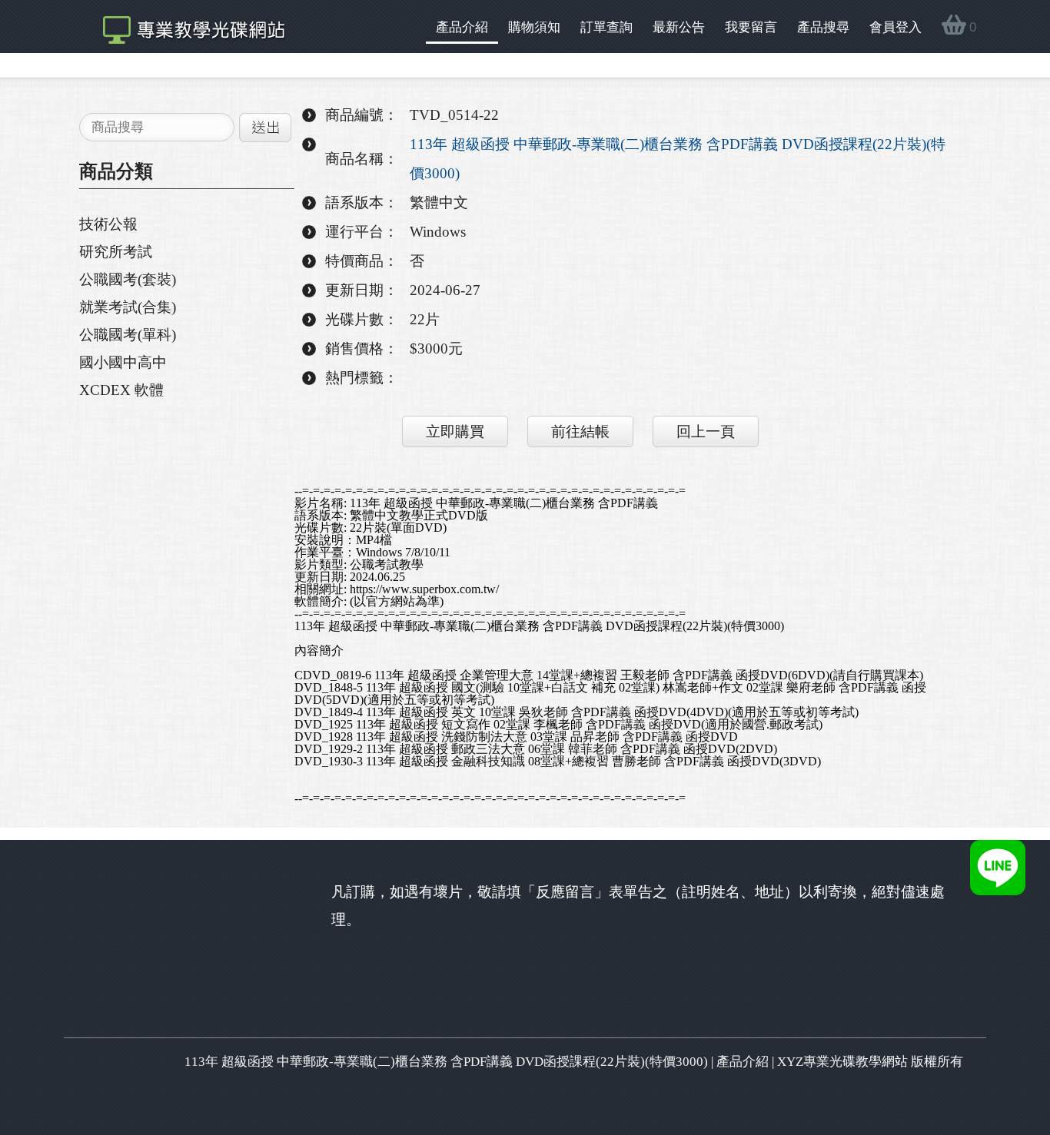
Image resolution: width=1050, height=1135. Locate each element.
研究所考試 (115, 252)
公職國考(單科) (127, 335)
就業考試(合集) (127, 307)
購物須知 (534, 27)
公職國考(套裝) (127, 279)
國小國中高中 (123, 362)
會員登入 (895, 27)
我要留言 (751, 27)
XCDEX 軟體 (121, 390)
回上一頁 (705, 431)
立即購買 (455, 431)
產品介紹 (462, 27)
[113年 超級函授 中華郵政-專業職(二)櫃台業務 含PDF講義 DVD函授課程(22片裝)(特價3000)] (186, 26)
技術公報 (108, 224)
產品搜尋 (823, 27)
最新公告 (679, 27)
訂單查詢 (606, 27)
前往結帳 (580, 431)
